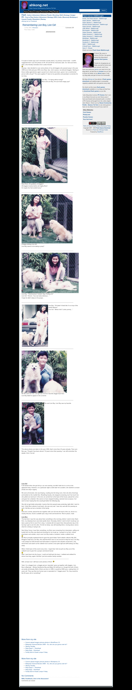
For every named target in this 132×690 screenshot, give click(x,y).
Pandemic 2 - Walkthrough (90, 42)
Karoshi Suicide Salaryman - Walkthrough (95, 24)
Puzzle (49, 15)
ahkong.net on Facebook (29, 21)
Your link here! (88, 119)
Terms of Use (87, 126)
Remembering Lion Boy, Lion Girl (39, 25)
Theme (95, 130)
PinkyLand (86, 114)
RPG (55, 17)
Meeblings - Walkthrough (90, 38)
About (31, 12)
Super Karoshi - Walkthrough (91, 26)
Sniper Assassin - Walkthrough (91, 32)
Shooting (56, 15)
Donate (56, 12)
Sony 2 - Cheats (87, 48)
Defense (43, 15)
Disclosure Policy (106, 126)
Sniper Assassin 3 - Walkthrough (92, 36)
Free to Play (29, 17)
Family (29, 19)
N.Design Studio (103, 130)
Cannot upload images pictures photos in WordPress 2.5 (42, 642)
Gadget (73, 15)
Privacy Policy (96, 126)
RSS (23, 678)
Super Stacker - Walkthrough (91, 20)
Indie (60, 17)
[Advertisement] (50, 46)
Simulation (36, 19)
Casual (24, 19)
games (97, 69)
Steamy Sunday (30, 646)
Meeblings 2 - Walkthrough (90, 40)
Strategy (66, 15)
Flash (24, 15)
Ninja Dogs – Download (32, 650)
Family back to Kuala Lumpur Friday (36, 652)
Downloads (45, 12)
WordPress (100, 132)
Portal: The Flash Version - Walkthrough (94, 18)
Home (26, 12)
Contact (37, 12)
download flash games (91, 91)
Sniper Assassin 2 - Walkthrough (92, 34)
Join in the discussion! (41, 678)
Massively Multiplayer (70, 17)
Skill (61, 15)
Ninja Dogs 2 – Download (33, 648)
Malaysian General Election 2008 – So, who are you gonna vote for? (46, 644)
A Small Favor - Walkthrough (91, 46)
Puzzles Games (88, 117)
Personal (35, 27)
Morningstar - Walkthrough (90, 30)
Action (29, 15)
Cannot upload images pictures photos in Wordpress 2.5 (42, 661)
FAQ (51, 12)
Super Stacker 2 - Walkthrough (91, 22)
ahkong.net (38, 5)
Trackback (28, 678)
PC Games (101, 95)
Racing (43, 19)
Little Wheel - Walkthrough (90, 28)
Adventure (36, 15)
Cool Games (87, 112)
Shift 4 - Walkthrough (88, 44)
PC (23, 17)
